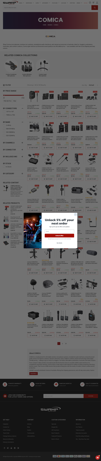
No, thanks (59, 243)
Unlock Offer (59, 236)
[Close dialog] (75, 214)
